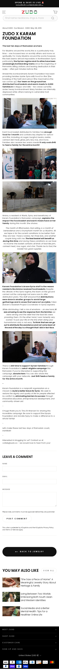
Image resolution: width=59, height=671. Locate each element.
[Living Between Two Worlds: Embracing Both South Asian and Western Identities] (11, 597)
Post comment (17, 518)
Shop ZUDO (8, 636)
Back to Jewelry (31, 551)
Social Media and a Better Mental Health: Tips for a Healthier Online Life (35, 611)
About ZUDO (7, 28)
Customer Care (11, 643)
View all (48, 570)
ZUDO (27, 28)
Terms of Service (12, 530)
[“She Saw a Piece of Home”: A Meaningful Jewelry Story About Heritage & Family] (11, 582)
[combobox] (30, 18)
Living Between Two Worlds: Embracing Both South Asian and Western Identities (36, 597)
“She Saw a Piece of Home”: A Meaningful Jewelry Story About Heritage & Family (38, 583)
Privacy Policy (48, 528)
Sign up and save (12, 649)
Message (6, 489)
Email (4, 477)
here (27, 416)
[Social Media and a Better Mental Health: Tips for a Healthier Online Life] (11, 611)
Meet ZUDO (8, 629)
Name (4, 464)
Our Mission (19, 28)
